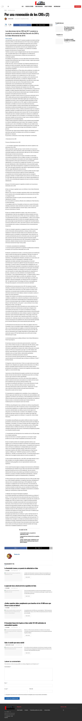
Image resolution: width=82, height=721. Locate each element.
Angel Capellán (8, 38)
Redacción (10, 18)
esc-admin (7, 570)
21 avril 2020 (67, 42)
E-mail (6, 689)
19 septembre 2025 (14, 627)
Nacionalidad (57, 6)
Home (5, 10)
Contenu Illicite (47, 710)
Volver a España (29, 6)
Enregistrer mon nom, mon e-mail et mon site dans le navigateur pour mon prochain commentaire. (26, 694)
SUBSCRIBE (77, 6)
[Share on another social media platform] (51, 25)
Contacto (26, 710)
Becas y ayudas (48, 6)
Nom (5, 683)
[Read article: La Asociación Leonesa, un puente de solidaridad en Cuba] (13, 576)
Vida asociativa (39, 6)
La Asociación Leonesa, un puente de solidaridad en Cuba (27, 533)
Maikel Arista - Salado (10, 645)
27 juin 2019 (67, 31)
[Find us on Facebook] (61, 710)
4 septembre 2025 (18, 645)
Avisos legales (20, 710)
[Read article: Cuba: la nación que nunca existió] (13, 651)
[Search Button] (72, 6)
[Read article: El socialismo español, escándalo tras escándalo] (59, 41)
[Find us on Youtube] (12, 6)
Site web (31, 689)
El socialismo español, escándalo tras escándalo (69, 39)
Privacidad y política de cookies (36, 710)
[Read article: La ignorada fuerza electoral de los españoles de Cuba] (13, 594)
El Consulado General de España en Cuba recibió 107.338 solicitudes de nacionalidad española (25, 624)
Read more (28, 577)
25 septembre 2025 (14, 570)
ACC (8, 711)
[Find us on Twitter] (8, 6)
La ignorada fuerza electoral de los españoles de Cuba (29, 537)
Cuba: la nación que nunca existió (14, 642)
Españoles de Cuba (11, 10)
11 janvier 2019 (60, 36)
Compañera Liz (59, 34)
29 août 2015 (17, 18)
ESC (22, 6)
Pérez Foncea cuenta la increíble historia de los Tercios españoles (69, 28)
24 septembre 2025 (14, 607)
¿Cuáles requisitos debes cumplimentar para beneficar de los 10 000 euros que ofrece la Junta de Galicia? (29, 541)
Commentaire (7, 666)
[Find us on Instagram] (10, 6)
